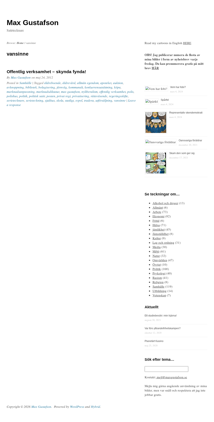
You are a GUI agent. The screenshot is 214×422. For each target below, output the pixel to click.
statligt (69, 100)
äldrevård (68, 83)
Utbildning (160, 291)
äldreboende (52, 83)
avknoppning (15, 87)
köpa (117, 87)
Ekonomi (158, 216)
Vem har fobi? (178, 87)
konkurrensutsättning (98, 87)
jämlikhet (159, 229)
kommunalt (76, 87)
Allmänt (158, 207)
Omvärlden (160, 260)
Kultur (157, 238)
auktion (118, 83)
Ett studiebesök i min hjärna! (161, 315)
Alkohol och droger (165, 203)
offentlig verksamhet (112, 91)
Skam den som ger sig (182, 153)
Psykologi (159, 273)
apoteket (105, 83)
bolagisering (46, 87)
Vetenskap (159, 295)
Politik (157, 269)
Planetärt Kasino (154, 341)
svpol (78, 100)
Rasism (157, 277)
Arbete (157, 212)
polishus (12, 96)
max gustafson (70, 91)
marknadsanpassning (21, 91)
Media (157, 247)
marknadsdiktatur (47, 91)
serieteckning (34, 100)
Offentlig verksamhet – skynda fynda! (46, 71)
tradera (89, 100)
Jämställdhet (161, 234)
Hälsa (156, 225)
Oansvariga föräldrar (190, 140)
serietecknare (15, 100)
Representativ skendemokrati (186, 112)
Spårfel (165, 99)
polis (130, 91)
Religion (158, 282)
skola (59, 100)
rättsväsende (99, 96)
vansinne (120, 100)
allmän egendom (88, 83)
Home (20, 43)
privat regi (64, 96)
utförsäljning (104, 100)
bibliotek (31, 87)
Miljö (156, 251)
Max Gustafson (21, 77)
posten (51, 96)
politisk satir (37, 96)
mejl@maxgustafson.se (171, 377)
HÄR (155, 68)
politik (23, 96)
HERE (187, 43)
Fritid (156, 220)
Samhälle (25, 83)
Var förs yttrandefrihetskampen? (163, 328)
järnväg (62, 87)
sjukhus (50, 100)
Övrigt (157, 264)
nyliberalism (90, 91)
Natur (156, 256)
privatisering (80, 96)
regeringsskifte (118, 96)
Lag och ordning (163, 242)
